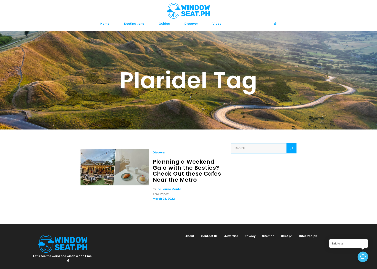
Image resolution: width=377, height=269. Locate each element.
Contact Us (209, 236)
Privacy (250, 236)
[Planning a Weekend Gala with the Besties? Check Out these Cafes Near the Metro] (115, 184)
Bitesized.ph (308, 236)
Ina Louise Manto (169, 189)
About (189, 236)
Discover (159, 152)
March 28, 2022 (164, 199)
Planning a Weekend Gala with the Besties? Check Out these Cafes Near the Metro (187, 171)
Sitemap (268, 236)
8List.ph (287, 236)
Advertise (231, 236)
